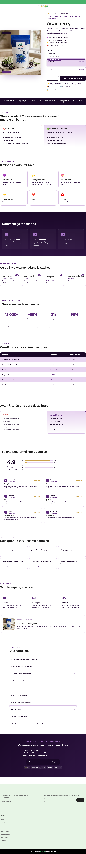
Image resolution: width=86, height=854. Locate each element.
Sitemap (3, 840)
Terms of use (4, 828)
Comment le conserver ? (43, 688)
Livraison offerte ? (43, 709)
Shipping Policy (5, 834)
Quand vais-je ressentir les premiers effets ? (43, 659)
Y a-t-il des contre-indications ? (43, 673)
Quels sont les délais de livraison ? (43, 702)
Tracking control (5, 825)
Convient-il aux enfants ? (43, 717)
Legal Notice (4, 837)
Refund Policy (5, 831)
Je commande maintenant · (43, 762)
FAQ (2, 820)
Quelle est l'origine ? (43, 681)
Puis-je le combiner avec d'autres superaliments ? (43, 724)
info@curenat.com (7, 801)
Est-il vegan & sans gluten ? (43, 695)
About (3, 822)
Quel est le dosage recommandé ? (43, 666)
